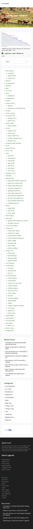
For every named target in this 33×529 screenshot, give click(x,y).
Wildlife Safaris (10, 330)
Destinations (9, 392)
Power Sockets (12, 293)
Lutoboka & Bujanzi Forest (15, 138)
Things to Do (9, 228)
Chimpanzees (11, 253)
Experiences (8, 394)
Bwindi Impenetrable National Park (17, 180)
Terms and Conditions (12, 225)
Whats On (8, 420)
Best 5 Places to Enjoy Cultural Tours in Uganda (16, 365)
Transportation (10, 265)
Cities (7, 93)
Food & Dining (9, 123)
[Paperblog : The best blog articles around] (8, 429)
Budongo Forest (12, 118)
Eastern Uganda (10, 113)
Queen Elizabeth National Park (16, 200)
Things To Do (9, 406)
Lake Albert (11, 155)
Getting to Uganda (13, 288)
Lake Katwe (11, 165)
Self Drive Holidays (13, 248)
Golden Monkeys (12, 255)
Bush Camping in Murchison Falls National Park (15, 370)
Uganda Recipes (12, 125)
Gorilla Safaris (9, 397)
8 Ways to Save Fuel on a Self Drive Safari (15, 347)
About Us (8, 80)
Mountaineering (12, 243)
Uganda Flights (10, 315)
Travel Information (11, 275)
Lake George (11, 163)
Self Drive (10, 273)
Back (3, 56)
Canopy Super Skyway (13, 230)
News (7, 400)
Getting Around (12, 270)
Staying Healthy (12, 300)
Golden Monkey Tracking (14, 235)
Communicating (10, 98)
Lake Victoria (11, 170)
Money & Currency (13, 290)
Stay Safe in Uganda (13, 298)
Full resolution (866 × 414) (8, 50)
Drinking (8, 110)
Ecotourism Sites (10, 115)
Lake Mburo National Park (14, 188)
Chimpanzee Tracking (13, 233)
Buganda (10, 105)
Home (4, 19)
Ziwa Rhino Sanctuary (13, 223)
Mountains (8, 175)
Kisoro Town (9, 150)
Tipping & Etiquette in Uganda (16, 305)
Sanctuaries (9, 218)
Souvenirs (10, 295)
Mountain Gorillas (12, 258)
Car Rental (10, 268)
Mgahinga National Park (14, 190)
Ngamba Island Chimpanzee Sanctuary (18, 220)
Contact (8, 100)
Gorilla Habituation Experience (16, 238)
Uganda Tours (9, 417)
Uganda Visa (11, 310)
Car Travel (8, 90)
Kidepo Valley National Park (15, 185)
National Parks (10, 178)
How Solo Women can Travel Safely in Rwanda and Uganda (16, 352)
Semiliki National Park (13, 203)
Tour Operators (10, 263)
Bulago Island (11, 208)
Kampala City (11, 95)
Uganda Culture (12, 75)
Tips (6, 411)
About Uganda (10, 70)
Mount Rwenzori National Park (16, 195)
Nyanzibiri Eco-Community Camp (16, 108)
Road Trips (8, 403)
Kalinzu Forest (11, 133)
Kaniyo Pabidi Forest (13, 135)
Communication (12, 280)
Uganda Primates (12, 260)
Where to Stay (10, 328)
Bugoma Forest (12, 130)
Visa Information (10, 320)
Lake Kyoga (11, 168)
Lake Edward (11, 160)
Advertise (8, 85)
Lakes (7, 153)
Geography (11, 73)
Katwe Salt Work (10, 148)
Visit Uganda (9, 323)
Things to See (9, 250)
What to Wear (11, 313)
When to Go (11, 325)
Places (7, 205)
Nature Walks (11, 245)
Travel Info (8, 414)
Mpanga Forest (12, 140)
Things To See (9, 409)
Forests (8, 128)
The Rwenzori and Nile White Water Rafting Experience (15, 343)
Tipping (10, 303)
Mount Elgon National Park (15, 193)
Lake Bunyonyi (11, 158)
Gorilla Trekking (12, 240)
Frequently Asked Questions (13, 143)
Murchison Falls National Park (15, 198)
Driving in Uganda (12, 285)
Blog (7, 88)
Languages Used (10, 173)
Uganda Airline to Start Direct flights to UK (16, 356)
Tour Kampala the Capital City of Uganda (14, 374)
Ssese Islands (11, 213)
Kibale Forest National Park (15, 183)
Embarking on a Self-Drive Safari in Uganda (15, 361)
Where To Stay (6, 469)
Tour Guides (11, 308)
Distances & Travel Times (14, 19)
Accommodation (10, 83)
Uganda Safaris (10, 318)
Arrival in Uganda (12, 278)
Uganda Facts (11, 78)
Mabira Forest (11, 120)
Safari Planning (10, 215)
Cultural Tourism (10, 103)
